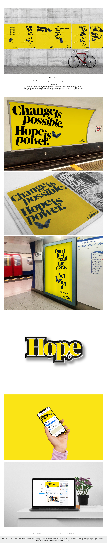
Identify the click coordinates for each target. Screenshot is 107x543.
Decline (67, 540)
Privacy (61, 535)
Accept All (60, 540)
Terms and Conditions (49, 535)
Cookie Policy (53, 540)
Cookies (57, 535)
